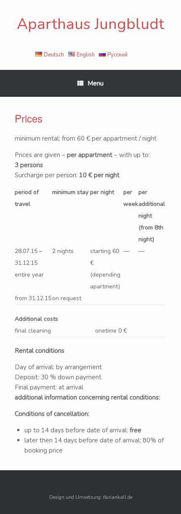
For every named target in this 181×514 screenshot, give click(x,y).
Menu (96, 83)
